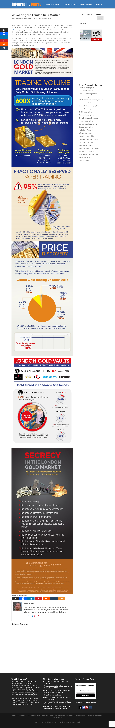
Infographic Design (86, 4)
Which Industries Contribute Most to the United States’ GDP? (58, 687)
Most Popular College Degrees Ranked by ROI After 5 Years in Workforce (57, 707)
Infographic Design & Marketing (39, 715)
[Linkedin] (30, 598)
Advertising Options (95, 715)
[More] (61, 598)
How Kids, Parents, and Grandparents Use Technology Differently (57, 691)
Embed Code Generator (60, 715)
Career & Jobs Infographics (88, 94)
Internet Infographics (86, 121)
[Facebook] (23, 598)
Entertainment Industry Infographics (91, 100)
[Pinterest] (38, 598)
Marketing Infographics (86, 130)
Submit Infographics (70, 4)
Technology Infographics (87, 151)
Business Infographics (86, 91)
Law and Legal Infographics (88, 124)
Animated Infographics (86, 88)
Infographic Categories (52, 4)
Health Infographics (85, 112)
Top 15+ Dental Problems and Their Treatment (56, 682)
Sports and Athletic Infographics (89, 148)
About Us (99, 4)
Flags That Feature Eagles (52, 695)
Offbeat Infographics (86, 133)
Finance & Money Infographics (42, 18)
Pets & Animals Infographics (88, 139)
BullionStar (15, 30)
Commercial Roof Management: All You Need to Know (57, 703)
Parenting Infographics (86, 136)
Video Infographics (85, 160)
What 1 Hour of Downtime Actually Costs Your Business (58, 698)
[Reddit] (46, 598)
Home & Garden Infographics (88, 118)
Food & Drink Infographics (87, 109)
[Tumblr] (54, 598)
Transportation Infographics (88, 154)
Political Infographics (86, 142)
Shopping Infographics (86, 145)
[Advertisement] (42, 644)
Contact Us (82, 715)
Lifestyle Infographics (86, 127)
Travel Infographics (85, 157)
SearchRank (76, 722)
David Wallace (17, 18)
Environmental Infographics (88, 103)
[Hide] (1, 51)
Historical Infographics (86, 115)
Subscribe (85, 695)
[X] (15, 598)
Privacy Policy (57, 718)
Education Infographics (86, 97)
